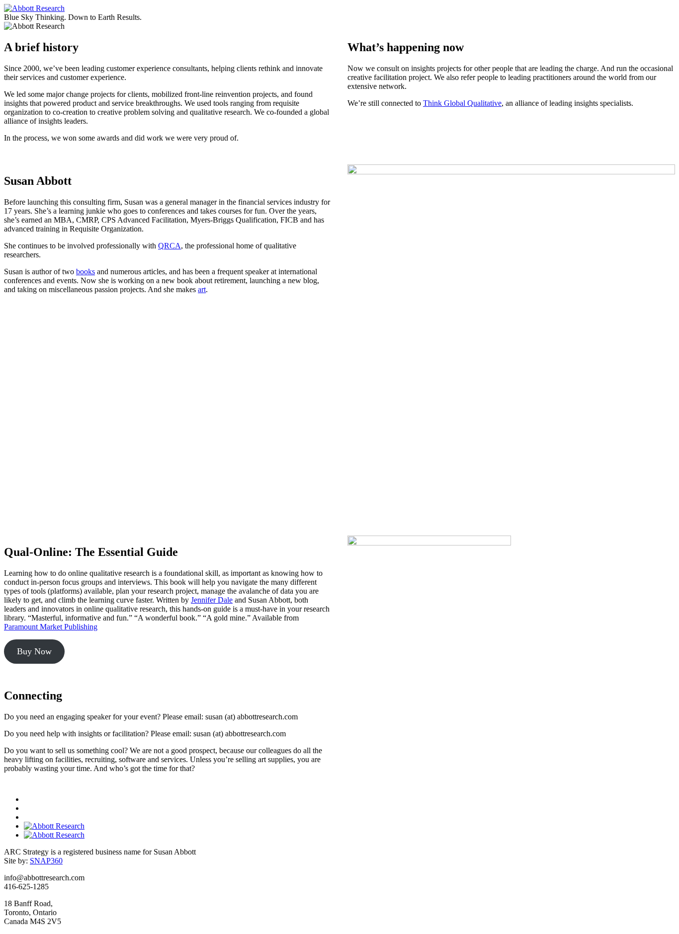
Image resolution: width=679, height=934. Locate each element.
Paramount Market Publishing (50, 627)
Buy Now (34, 651)
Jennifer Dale (212, 600)
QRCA (169, 245)
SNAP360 (46, 860)
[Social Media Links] (339, 817)
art (202, 289)
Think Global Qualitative (462, 103)
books (85, 271)
